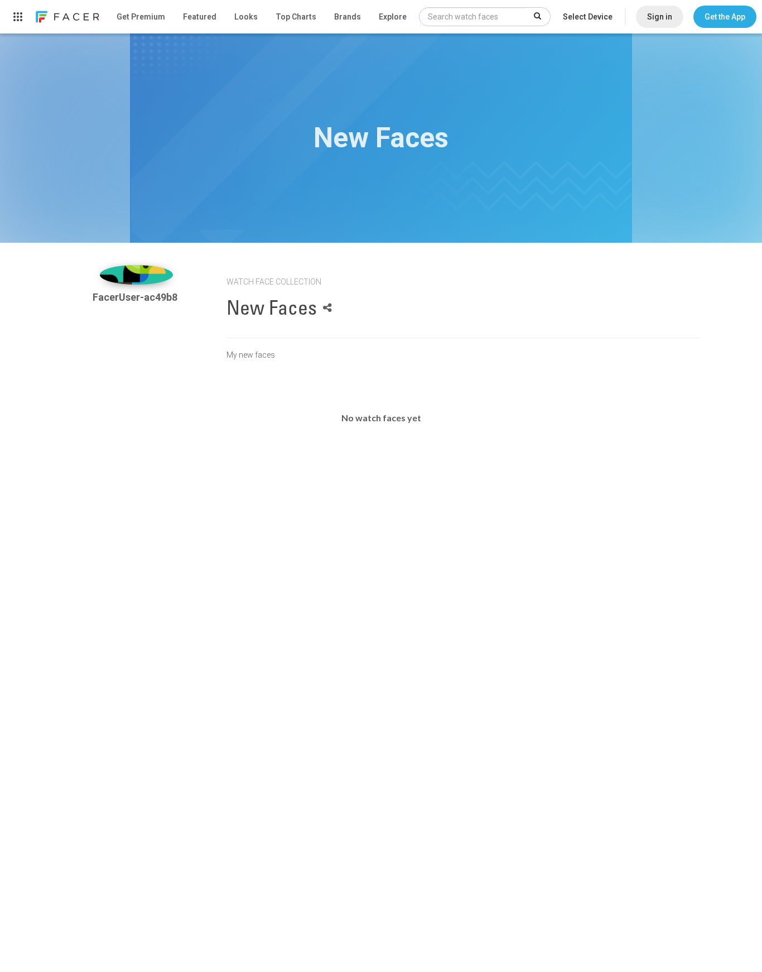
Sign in (659, 16)
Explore (393, 16)
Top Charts (296, 16)
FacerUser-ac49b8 (136, 297)
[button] (724, 16)
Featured (199, 16)
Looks (246, 16)
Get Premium (141, 16)
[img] (136, 275)
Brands (347, 16)
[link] (67, 17)
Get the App (725, 16)
